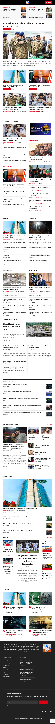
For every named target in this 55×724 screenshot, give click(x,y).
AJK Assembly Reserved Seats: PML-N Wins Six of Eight (40, 313)
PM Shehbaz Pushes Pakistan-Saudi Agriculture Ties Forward (13, 346)
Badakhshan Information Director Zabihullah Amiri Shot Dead (40, 207)
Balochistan (7, 270)
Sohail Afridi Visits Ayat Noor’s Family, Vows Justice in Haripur (40, 108)
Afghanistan (33, 140)
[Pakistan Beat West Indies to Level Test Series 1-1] (8, 543)
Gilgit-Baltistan (45, 542)
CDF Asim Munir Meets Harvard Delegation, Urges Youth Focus (36, 16)
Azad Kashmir (6, 14)
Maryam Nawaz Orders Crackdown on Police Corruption (14, 254)
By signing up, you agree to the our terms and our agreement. (26, 705)
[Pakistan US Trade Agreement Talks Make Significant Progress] (49, 532)
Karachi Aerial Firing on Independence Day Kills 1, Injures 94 (40, 236)
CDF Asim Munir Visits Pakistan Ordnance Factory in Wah (36, 10)
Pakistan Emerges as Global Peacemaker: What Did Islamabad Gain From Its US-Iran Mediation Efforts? (27, 671)
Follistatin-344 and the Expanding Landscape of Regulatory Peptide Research (27, 662)
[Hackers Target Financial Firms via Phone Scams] (49, 386)
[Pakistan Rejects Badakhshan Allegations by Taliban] (40, 149)
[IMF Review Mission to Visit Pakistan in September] (49, 518)
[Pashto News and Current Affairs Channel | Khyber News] (27, 2)
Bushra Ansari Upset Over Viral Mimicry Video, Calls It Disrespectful (42, 451)
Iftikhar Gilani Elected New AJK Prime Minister (10, 16)
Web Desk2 (47, 580)
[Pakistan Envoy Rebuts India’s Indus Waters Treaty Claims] (23, 9)
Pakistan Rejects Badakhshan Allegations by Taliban (37, 158)
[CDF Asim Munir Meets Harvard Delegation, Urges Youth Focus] (49, 15)
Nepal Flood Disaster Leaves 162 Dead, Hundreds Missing (39, 346)
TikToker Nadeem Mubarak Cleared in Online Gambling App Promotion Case (43, 466)
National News (6, 7)
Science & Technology (11, 634)
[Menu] (4, 2)
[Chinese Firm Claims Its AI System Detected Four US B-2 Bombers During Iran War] (49, 414)
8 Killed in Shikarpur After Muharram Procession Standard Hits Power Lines (38, 261)
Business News (7, 89)
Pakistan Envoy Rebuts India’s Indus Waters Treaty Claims (10, 10)
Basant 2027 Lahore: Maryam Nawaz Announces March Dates (12, 261)
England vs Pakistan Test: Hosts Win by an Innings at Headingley (27, 559)
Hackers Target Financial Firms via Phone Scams (15, 384)
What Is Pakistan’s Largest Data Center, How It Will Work (17, 391)
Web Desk (8, 555)
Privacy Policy (34, 705)
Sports (8, 545)
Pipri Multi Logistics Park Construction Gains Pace (40, 248)
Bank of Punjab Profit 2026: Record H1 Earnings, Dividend (13, 86)
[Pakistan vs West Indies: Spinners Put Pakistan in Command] (8, 561)
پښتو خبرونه (48, 2)
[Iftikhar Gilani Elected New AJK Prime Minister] (23, 15)
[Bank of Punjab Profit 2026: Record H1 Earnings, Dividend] (14, 76)
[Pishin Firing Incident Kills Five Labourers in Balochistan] (14, 279)
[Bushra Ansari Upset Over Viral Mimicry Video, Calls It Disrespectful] (31, 452)
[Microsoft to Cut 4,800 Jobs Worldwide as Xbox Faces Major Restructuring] (49, 400)
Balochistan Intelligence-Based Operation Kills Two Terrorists (14, 313)
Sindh (30, 239)
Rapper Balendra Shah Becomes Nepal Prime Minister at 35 (43, 458)
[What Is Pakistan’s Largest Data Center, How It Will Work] (49, 393)
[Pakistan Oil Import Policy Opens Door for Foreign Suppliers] (49, 525)
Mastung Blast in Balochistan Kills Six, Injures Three (14, 306)
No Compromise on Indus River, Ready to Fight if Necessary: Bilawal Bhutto (47, 575)
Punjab (5, 218)
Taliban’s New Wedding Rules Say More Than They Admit (40, 201)
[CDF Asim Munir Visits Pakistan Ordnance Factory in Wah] (49, 9)
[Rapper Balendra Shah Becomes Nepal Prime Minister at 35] (31, 459)
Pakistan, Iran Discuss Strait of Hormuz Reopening (14, 362)
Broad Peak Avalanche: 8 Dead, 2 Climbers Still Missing (47, 556)
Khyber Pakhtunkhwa (34, 111)
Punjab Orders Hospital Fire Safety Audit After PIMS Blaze (14, 248)
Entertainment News (8, 452)
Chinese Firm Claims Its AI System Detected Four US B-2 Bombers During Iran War (23, 412)
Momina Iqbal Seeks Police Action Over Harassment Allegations (43, 444)
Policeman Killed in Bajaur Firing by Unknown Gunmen (14, 161)
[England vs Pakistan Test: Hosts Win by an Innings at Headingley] (27, 546)
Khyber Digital (38, 718)
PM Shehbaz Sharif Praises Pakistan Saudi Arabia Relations (13, 205)
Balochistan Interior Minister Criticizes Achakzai (12, 300)
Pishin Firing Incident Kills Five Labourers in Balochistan (12, 288)
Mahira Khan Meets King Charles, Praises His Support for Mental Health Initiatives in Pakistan (33, 436)
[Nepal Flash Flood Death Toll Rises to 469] (39, 329)
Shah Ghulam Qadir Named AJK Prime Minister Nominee (40, 306)
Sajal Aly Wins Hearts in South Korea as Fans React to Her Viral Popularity (46, 436)
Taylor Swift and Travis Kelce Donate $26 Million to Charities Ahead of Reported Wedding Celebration (13, 448)
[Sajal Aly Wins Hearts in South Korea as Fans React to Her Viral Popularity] (46, 430)
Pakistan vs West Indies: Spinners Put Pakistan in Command (8, 568)
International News (7, 331)
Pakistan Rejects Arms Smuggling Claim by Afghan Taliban (39, 194)
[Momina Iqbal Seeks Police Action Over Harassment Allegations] (31, 445)
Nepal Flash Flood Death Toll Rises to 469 (11, 326)
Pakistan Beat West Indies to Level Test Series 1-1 (8, 550)
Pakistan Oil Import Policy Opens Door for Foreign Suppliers (18, 523)
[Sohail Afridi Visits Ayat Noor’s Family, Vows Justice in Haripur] (40, 99)
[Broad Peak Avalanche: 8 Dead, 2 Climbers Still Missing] (47, 549)
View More (49, 319)
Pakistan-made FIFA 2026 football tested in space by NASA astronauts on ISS (22, 405)
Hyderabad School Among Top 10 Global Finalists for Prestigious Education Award (39, 254)
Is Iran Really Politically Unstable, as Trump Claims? (26, 680)
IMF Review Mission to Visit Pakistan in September (15, 517)
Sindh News (33, 218)
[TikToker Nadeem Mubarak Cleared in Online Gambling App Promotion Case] (31, 466)
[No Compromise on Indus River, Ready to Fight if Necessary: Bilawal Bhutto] (47, 567)
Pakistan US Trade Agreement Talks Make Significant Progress (18, 530)
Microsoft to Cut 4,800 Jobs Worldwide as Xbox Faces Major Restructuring (21, 398)
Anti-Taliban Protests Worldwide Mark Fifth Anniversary (40, 180)
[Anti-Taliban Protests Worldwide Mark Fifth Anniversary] (40, 171)
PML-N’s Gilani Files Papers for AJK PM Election (38, 300)
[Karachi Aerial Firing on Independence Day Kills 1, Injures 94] (40, 227)
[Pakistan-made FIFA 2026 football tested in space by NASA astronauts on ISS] (49, 407)
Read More (7, 340)
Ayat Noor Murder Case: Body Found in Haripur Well (14, 154)
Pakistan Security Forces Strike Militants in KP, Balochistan (14, 148)
